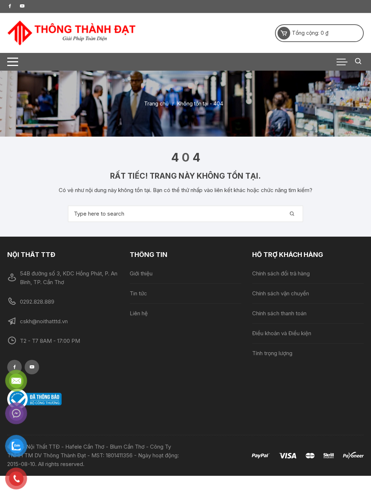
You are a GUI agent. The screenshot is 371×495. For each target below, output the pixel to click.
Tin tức (138, 293)
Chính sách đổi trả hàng (281, 273)
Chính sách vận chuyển (280, 293)
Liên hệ (139, 313)
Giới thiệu (141, 273)
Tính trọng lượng (272, 353)
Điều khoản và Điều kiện (281, 333)
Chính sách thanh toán (279, 313)
